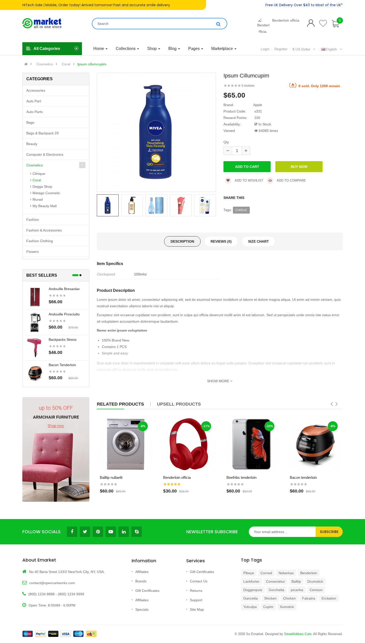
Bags (30, 122)
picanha (297, 590)
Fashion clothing (39, 241)
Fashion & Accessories (44, 230)
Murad (38, 199)
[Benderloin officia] (263, 26)
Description (182, 241)
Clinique (39, 174)
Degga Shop (42, 187)
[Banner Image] (55, 449)
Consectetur (275, 581)
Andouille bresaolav (64, 289)
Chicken (289, 598)
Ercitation (329, 598)
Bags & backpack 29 (42, 133)
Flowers (32, 252)
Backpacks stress (62, 339)
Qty (226, 142)
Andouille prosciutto (64, 314)
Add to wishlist (248, 180)
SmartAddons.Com (297, 634)
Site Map (197, 609)
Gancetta (250, 598)
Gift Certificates (147, 591)
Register (281, 49)
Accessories (35, 90)
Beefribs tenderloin (241, 477)
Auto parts (34, 112)
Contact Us (198, 581)
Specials (141, 609)
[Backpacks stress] (35, 347)
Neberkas (286, 573)
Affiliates (141, 572)
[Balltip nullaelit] (125, 444)
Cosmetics (44, 64)
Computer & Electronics (44, 154)
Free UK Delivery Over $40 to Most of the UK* (304, 4)
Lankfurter (251, 581)
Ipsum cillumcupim (91, 64)
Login (265, 49)
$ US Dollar (302, 49)
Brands (140, 581)
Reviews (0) (221, 241)
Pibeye (248, 573)
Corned (266, 573)
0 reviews (248, 85)
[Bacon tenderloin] (35, 373)
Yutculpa (250, 607)
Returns (196, 591)
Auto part (33, 101)
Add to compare (291, 180)
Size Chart (258, 241)
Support (196, 600)
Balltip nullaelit (111, 477)
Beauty (31, 144)
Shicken (270, 598)
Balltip (296, 581)
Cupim (268, 607)
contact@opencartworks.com (52, 583)
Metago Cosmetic (46, 193)
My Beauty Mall (45, 206)
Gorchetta (276, 590)
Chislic (241, 210)
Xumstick (287, 607)
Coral (66, 64)
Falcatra (308, 598)
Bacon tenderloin (62, 365)
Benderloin (308, 573)
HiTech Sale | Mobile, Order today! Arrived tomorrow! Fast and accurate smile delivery (96, 4)
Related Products (120, 404)
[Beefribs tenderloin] (251, 444)
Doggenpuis (252, 590)
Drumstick (315, 581)
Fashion (32, 220)
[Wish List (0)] (323, 23)
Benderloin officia (285, 20)
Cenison (316, 590)
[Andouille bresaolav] (35, 297)
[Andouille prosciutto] (35, 322)
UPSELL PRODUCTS (179, 404)
